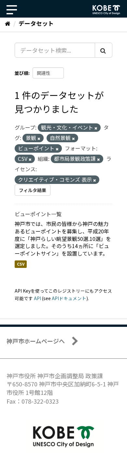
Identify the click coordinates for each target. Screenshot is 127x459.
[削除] (95, 128)
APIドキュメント (69, 298)
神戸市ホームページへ (36, 341)
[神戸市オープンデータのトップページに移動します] (106, 10)
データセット (36, 23)
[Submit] (103, 50)
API (37, 298)
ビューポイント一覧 (38, 214)
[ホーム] (7, 23)
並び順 (21, 73)
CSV (20, 264)
